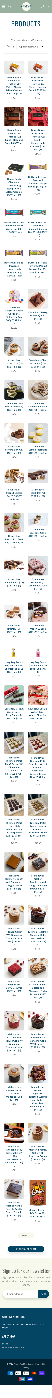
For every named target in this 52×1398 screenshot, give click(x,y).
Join (43, 1294)
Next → (26, 1235)
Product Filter (28, 1249)
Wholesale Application (13, 1347)
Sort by (10, 46)
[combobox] (30, 46)
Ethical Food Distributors (24, 1364)
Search (5, 1343)
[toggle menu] (3, 6)
